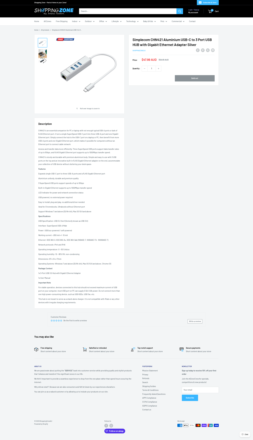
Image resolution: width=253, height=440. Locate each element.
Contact (192, 21)
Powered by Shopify (41, 424)
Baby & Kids (148, 21)
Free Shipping (61, 21)
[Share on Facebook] (198, 50)
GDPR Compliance (149, 406)
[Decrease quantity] (144, 68)
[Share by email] (213, 50)
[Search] (179, 11)
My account (193, 12)
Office (101, 21)
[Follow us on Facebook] (106, 425)
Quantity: (136, 68)
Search (145, 382)
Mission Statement (150, 370)
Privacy (145, 374)
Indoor (74, 21)
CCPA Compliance (149, 402)
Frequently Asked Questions (154, 394)
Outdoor (88, 21)
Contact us (146, 409)
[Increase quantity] (158, 68)
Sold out (194, 78)
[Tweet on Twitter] (208, 50)
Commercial (177, 21)
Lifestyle (115, 21)
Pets (162, 21)
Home (36, 21)
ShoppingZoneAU (139, 51)
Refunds (145, 378)
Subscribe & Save (209, 2)
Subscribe (190, 398)
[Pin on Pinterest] (203, 50)
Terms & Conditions (150, 390)
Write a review (195, 321)
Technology (131, 21)
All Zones (47, 21)
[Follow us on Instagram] (111, 425)
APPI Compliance (149, 398)
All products (45, 30)
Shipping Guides (149, 386)
